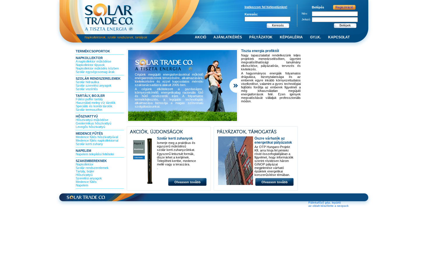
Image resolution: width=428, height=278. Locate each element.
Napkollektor (89, 58)
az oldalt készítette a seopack (328, 205)
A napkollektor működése (93, 61)
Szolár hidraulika (87, 82)
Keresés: (251, 14)
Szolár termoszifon (89, 109)
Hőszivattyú (87, 116)
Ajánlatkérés (227, 37)
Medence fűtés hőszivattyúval (97, 137)
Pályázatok (261, 37)
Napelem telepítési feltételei (95, 154)
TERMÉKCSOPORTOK (93, 51)
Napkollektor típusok (90, 65)
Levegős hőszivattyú (90, 127)
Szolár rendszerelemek (98, 78)
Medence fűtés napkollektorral (97, 140)
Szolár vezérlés (87, 89)
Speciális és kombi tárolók (94, 106)
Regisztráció (344, 7)
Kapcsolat (339, 37)
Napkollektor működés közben (97, 68)
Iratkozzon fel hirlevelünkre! (266, 7)
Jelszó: (306, 19)
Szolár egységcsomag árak (95, 72)
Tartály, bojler (90, 95)
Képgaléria (291, 37)
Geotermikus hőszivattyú (93, 123)
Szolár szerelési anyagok (94, 85)
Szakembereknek (91, 161)
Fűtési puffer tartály (89, 99)
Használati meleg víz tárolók (96, 102)
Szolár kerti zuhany (89, 144)
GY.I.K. (315, 37)
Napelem (83, 150)
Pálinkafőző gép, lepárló (324, 202)
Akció (200, 37)
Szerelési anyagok (89, 178)
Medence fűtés (89, 133)
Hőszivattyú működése (92, 120)
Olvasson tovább (187, 182)
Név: (305, 13)
